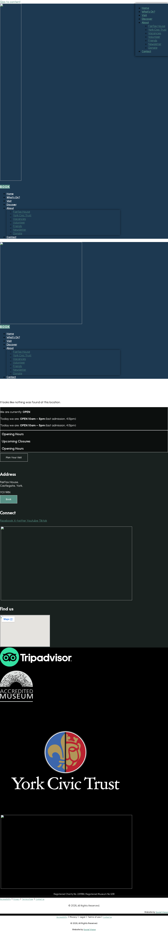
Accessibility (5, 899)
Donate (17, 233)
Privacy (16, 899)
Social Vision (162, 912)
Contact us (40, 899)
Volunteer (19, 222)
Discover (11, 204)
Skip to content (10, 2)
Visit (9, 201)
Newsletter (19, 229)
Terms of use (27, 899)
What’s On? (13, 197)
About (10, 208)
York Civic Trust (22, 215)
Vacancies (19, 219)
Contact (11, 237)
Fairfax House (21, 211)
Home (10, 193)
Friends (17, 226)
